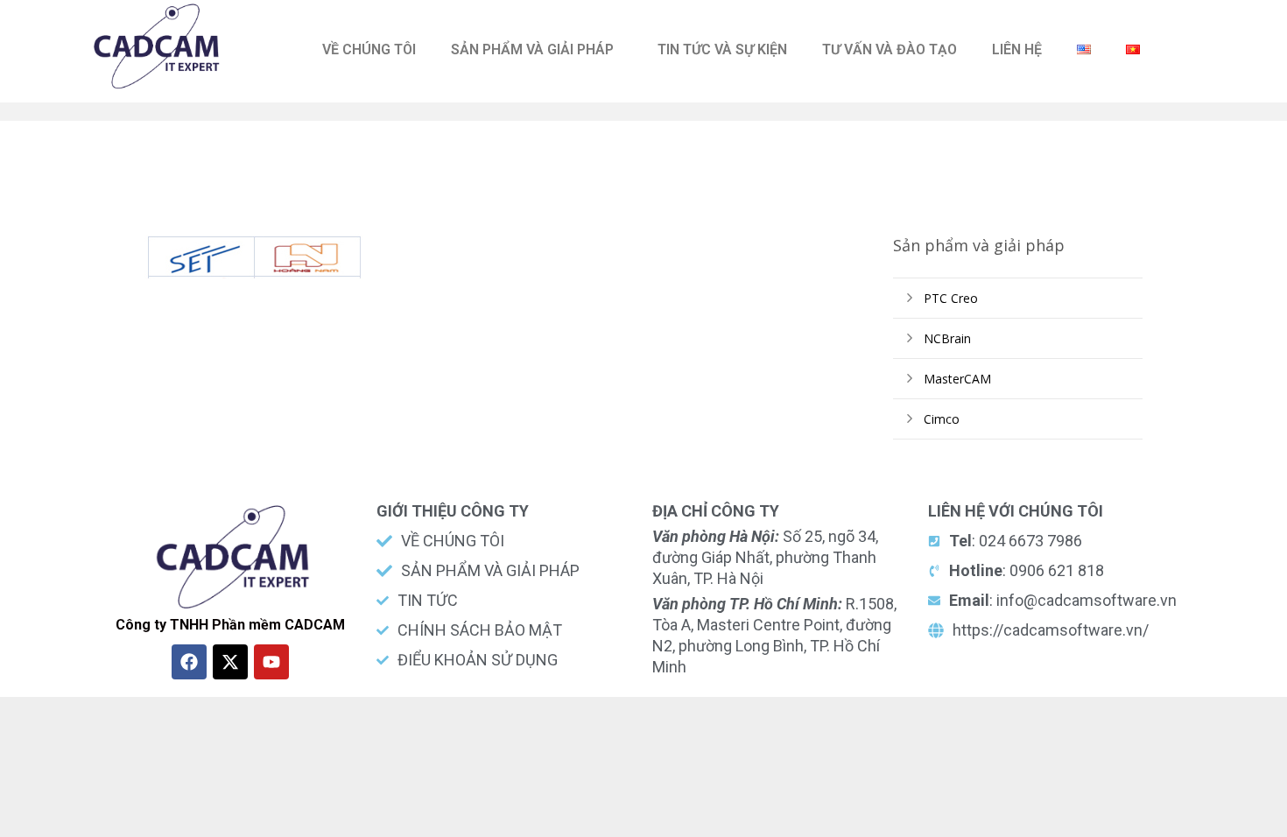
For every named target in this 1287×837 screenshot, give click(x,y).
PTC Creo (951, 298)
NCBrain (947, 338)
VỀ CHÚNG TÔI (369, 49)
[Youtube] (271, 661)
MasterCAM (957, 378)
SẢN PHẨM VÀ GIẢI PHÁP (532, 49)
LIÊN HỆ (1017, 49)
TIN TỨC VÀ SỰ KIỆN (722, 49)
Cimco (942, 419)
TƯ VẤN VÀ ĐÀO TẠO (889, 49)
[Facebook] (189, 661)
